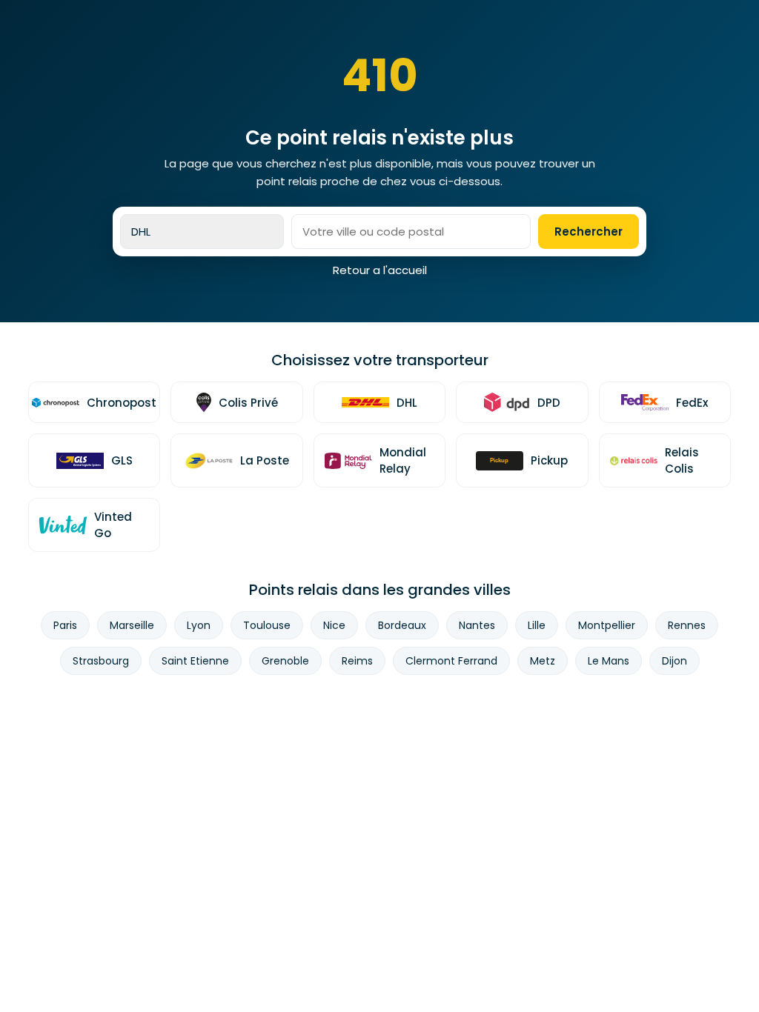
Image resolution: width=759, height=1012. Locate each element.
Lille (537, 625)
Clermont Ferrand (451, 660)
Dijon (674, 660)
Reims (357, 660)
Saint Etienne (195, 660)
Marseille (132, 625)
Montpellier (606, 625)
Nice (334, 625)
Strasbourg (101, 660)
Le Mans (608, 660)
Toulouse (267, 625)
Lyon (199, 625)
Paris (65, 625)
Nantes (477, 625)
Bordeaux (402, 625)
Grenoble (285, 660)
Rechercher (588, 231)
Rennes (687, 625)
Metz (542, 660)
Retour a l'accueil (380, 270)
